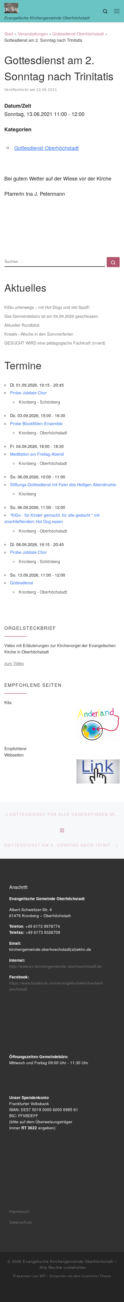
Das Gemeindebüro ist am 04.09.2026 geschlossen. (51, 316)
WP (43, 1276)
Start (8, 34)
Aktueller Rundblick (22, 325)
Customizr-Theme (96, 1276)
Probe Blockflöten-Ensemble (36, 423)
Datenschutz (20, 1222)
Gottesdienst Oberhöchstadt (78, 34)
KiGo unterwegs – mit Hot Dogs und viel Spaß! (47, 307)
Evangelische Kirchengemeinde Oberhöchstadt (68, 1261)
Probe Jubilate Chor (28, 393)
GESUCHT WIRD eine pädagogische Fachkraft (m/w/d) (55, 343)
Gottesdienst (21, 583)
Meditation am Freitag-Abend (37, 454)
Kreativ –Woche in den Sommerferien (38, 334)
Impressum (19, 1211)
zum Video (14, 663)
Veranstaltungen (33, 34)
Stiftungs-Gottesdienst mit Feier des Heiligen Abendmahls (63, 484)
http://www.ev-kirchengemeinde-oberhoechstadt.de (55, 966)
